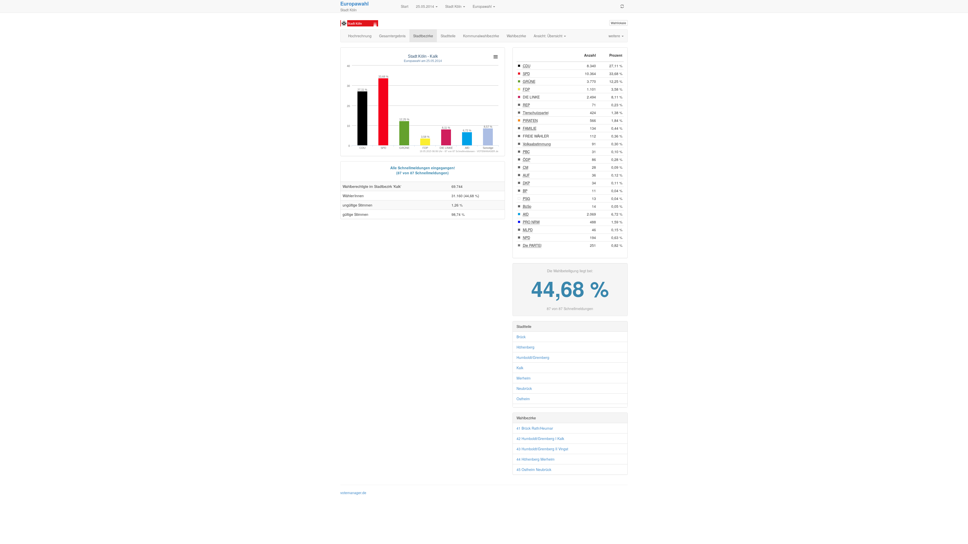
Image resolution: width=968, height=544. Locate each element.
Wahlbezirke (516, 35)
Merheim (524, 378)
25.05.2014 (425, 6)
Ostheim (523, 398)
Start (404, 6)
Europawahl (483, 6)
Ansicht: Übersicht (548, 35)
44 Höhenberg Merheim (536, 459)
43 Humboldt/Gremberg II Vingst (542, 448)
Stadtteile (448, 35)
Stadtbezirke (423, 35)
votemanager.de (353, 492)
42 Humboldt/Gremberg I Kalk (540, 438)
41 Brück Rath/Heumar (535, 428)
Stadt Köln (454, 6)
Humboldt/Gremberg (533, 357)
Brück (521, 336)
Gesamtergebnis (392, 35)
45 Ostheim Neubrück (534, 469)
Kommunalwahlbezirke (481, 35)
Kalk (520, 367)
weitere (615, 35)
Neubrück (524, 388)
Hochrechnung (360, 35)
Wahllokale (618, 23)
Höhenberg (525, 347)
